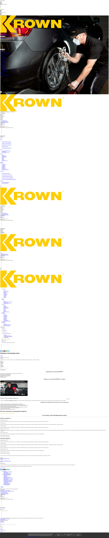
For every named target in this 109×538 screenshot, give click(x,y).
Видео (3, 60)
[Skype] (8, 351)
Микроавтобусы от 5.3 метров (8, 480)
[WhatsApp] (6, 351)
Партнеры (3, 167)
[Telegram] (9, 351)
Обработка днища (3, 443)
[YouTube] (2, 87)
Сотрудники (4, 166)
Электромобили (6, 482)
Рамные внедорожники (7, 477)
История (3, 67)
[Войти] (0, 269)
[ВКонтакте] (2, 85)
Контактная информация (5, 74)
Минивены (5, 476)
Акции (3, 157)
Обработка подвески (3, 446)
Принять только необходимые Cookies (68, 535)
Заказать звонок (3, 36)
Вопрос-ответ (4, 57)
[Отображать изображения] (0, 10)
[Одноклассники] (2, 351)
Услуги (1, 50)
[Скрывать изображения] (0, 11)
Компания (1, 64)
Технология (3, 66)
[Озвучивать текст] (0, 13)
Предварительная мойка (3, 440)
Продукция (2, 72)
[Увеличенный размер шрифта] (1, 3)
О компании (4, 65)
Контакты (1, 73)
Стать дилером (4, 70)
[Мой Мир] (3, 351)
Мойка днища (4, 53)
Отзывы (1, 63)
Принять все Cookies (58, 535)
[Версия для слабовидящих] (1, 229)
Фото (3, 158)
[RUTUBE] (2, 86)
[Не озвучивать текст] (0, 14)
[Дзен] (2, 89)
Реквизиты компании (5, 75)
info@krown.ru (2, 124)
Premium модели (6, 478)
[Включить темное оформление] (1, 138)
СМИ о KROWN (4, 58)
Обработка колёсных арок (4, 432)
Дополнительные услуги (5, 152)
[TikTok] (2, 90)
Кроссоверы (5, 475)
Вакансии (3, 69)
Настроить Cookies (78, 535)
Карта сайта (2, 521)
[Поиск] (1, 92)
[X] (4, 351)
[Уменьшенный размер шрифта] (0, 1)
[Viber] (5, 351)
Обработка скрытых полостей (4, 428)
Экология (3, 61)
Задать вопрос (2, 49)
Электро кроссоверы (7, 483)
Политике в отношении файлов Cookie (33, 536)
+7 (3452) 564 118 (4, 120)
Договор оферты (2, 519)
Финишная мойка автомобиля (4, 435)
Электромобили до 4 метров (8, 481)
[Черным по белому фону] (0, 5)
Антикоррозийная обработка (6, 52)
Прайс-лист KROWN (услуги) (4, 458)
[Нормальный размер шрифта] (0, 2)
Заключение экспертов (5, 71)
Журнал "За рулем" (5, 62)
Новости (1, 55)
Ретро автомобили (6, 484)
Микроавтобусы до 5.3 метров (8, 479)
